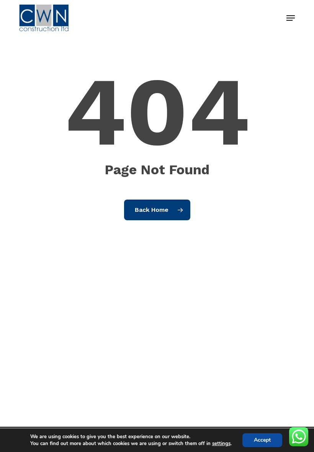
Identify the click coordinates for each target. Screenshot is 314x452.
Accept (262, 440)
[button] (290, 18)
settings (221, 443)
